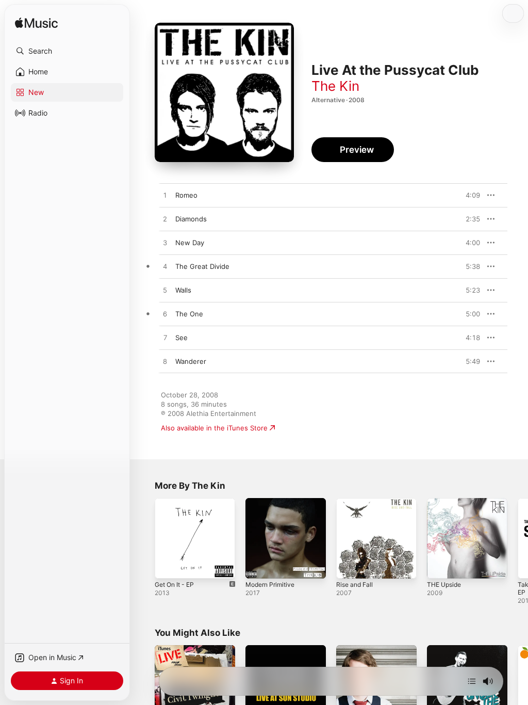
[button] (67, 51)
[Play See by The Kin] (165, 338)
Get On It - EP (174, 584)
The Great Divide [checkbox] (202, 266)
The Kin (335, 86)
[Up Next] (472, 681)
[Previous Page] (144, 538)
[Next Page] (517, 538)
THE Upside (444, 584)
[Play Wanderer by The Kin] (165, 361)
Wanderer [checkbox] (190, 361)
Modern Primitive (269, 584)
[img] (36, 23)
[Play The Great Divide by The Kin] (165, 266)
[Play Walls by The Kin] (165, 290)
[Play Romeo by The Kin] (165, 195)
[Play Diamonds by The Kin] (165, 219)
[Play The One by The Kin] (165, 314)
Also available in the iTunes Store (214, 428)
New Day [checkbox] (189, 242)
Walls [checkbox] (183, 290)
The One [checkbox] (189, 314)
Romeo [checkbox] (186, 195)
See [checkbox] (181, 337)
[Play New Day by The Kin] (165, 243)
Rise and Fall (354, 584)
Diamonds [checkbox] (191, 219)
